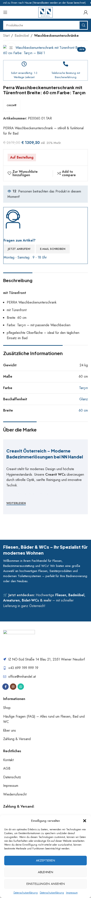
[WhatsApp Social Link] (21, 686)
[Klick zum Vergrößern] (11, 48)
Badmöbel (22, 35)
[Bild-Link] (19, 640)
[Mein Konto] (85, 12)
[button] (85, 821)
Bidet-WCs (30, 600)
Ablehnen (45, 872)
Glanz (83, 399)
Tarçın (83, 387)
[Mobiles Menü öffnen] (5, 12)
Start (6, 35)
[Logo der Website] (45, 12)
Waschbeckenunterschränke (56, 35)
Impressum (72, 893)
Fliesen (60, 595)
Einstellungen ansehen (45, 883)
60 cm (83, 410)
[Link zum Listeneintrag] (45, 668)
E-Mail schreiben (52, 249)
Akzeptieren (45, 860)
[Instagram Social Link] (13, 686)
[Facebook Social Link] (5, 686)
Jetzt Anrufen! (19, 249)
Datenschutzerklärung (26, 893)
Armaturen (11, 600)
